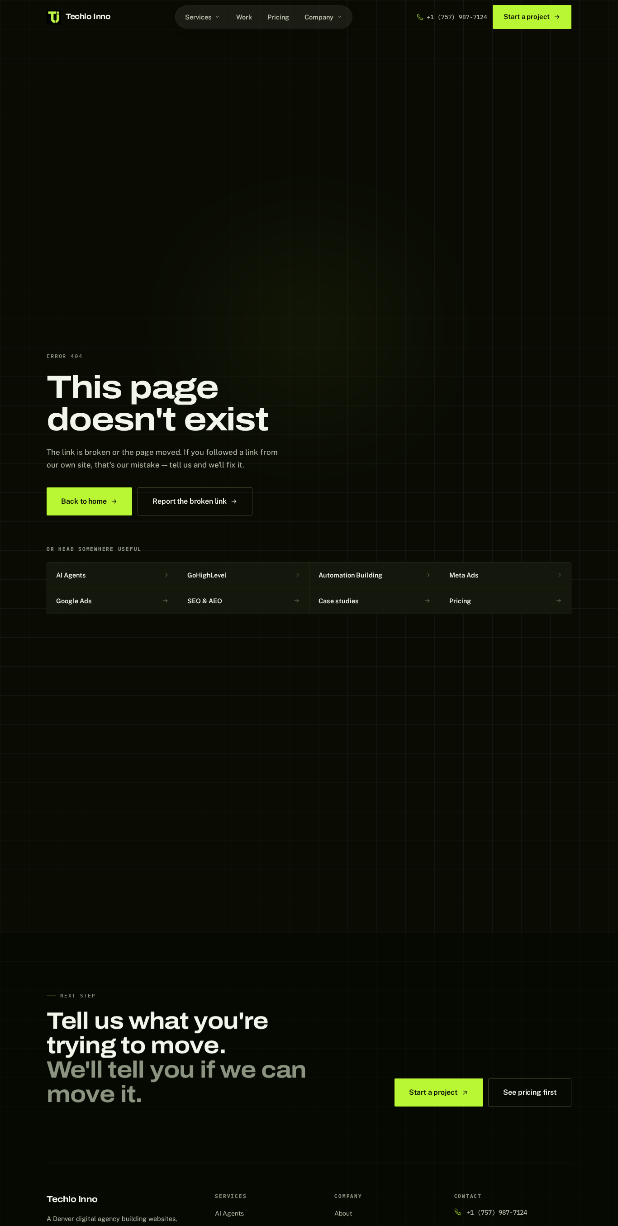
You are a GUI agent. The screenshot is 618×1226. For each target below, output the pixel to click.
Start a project (527, 16)
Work (244, 17)
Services (198, 17)
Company (318, 17)
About (343, 1213)
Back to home (84, 501)
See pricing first (529, 1092)
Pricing (278, 17)
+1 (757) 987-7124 (457, 17)
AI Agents (229, 1213)
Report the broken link (189, 501)
